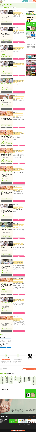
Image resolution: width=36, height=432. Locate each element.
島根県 (24, 378)
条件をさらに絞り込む (6, 7)
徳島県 (29, 377)
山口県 (24, 381)
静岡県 (15, 379)
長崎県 (33, 379)
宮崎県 (33, 382)
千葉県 (11, 382)
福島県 (2, 383)
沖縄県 (33, 384)
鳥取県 (24, 377)
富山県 (7, 378)
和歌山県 (20, 382)
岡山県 (24, 379)
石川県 (7, 379)
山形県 (2, 382)
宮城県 (2, 380)
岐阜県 (15, 378)
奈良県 (20, 381)
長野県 (7, 382)
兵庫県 (20, 378)
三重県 (15, 380)
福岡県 (33, 377)
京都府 (20, 379)
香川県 (29, 378)
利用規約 (1, 422)
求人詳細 (6, 42)
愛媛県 (29, 379)
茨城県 (11, 379)
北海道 (2, 377)
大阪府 (20, 377)
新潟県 (7, 377)
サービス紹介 (1, 421)
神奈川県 (11, 381)
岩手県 (2, 379)
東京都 (11, 380)
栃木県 (11, 377)
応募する (19, 42)
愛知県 (15, 377)
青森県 (2, 378)
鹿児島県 (33, 383)
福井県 (7, 380)
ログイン (29, 416)
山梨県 (7, 381)
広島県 (24, 380)
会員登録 (34, 416)
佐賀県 (33, 378)
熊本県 (33, 380)
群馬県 (11, 378)
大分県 (33, 381)
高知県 (29, 380)
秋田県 (2, 381)
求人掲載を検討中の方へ (3, 420)
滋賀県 (20, 380)
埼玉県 (11, 383)
